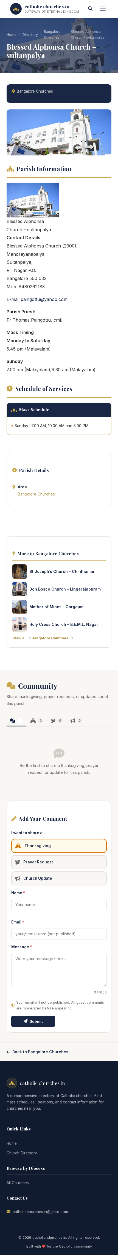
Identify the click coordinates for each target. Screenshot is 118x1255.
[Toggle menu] (102, 8)
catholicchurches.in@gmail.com (40, 1212)
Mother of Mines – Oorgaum (56, 606)
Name (18, 893)
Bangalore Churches (52, 34)
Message (21, 947)
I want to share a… (28, 833)
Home (11, 35)
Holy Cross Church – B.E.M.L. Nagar (63, 624)
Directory (30, 35)
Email (17, 922)
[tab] (16, 721)
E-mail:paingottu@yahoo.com (37, 299)
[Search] (90, 9)
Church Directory (22, 1153)
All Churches (18, 1183)
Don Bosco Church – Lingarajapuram (65, 589)
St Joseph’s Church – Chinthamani (63, 571)
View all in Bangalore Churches (40, 638)
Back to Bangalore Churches (40, 1051)
